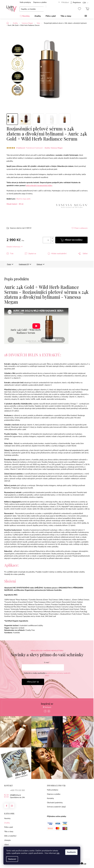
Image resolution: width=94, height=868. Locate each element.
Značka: (54, 148)
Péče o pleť (8, 827)
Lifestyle (7, 840)
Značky (7, 823)
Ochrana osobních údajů (56, 807)
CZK (84, 2)
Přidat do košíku (73, 240)
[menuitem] (25, 16)
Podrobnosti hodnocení (34, 148)
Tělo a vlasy (8, 831)
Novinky (7, 818)
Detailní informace (13, 247)
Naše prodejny (25, 2)
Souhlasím (71, 852)
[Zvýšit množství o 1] (52, 238)
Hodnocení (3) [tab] (24, 264)
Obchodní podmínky (55, 802)
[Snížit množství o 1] (52, 241)
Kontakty (50, 798)
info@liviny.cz (15, 795)
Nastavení (12, 859)
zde (58, 853)
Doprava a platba (40, 2)
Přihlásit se (33, 682)
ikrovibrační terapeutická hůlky (39, 185)
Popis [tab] (9, 264)
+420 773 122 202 (17, 790)
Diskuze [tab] (39, 264)
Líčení (6, 844)
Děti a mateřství (10, 836)
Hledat (46, 6)
